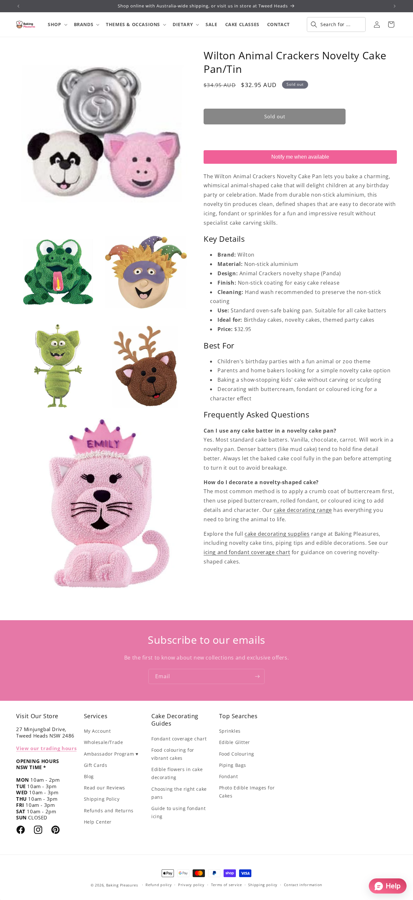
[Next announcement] (395, 6)
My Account (97, 731)
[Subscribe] (257, 676)
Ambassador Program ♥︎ (111, 754)
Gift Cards (95, 765)
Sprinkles (230, 731)
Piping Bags (233, 765)
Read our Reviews (105, 788)
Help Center (98, 822)
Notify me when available (300, 157)
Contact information (303, 884)
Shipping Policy (102, 799)
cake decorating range (303, 510)
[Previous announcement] (18, 6)
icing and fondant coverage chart (247, 552)
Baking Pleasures (122, 885)
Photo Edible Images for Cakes (247, 792)
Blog (89, 776)
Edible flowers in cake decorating (177, 773)
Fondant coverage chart (178, 739)
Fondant (228, 776)
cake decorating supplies (277, 533)
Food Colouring (236, 754)
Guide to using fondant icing (178, 812)
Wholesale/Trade (103, 742)
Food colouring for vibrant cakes (172, 754)
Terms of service (226, 884)
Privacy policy (191, 884)
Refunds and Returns (109, 810)
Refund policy (159, 884)
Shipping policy (262, 884)
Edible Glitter (234, 742)
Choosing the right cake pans (179, 793)
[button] (57, 24)
